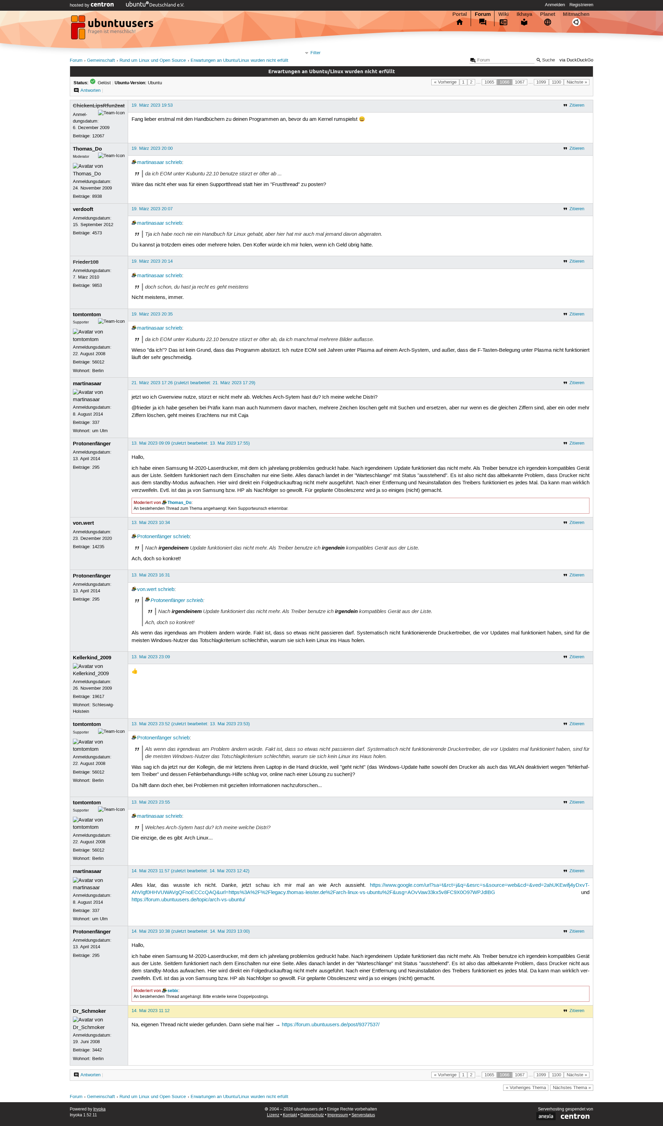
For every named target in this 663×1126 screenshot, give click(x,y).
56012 (98, 362)
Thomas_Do (87, 148)
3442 (97, 1050)
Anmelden (555, 5)
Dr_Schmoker (89, 1011)
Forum (483, 14)
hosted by (80, 5)
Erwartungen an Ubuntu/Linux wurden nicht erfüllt (239, 60)
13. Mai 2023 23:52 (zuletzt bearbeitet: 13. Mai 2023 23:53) (191, 724)
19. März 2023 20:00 (152, 148)
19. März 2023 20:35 (152, 314)
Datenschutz (312, 1115)
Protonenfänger (92, 443)
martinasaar (150, 162)
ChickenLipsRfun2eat (99, 105)
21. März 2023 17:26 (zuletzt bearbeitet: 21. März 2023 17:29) (193, 383)
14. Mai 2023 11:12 (151, 1010)
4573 (97, 233)
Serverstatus (363, 1115)
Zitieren (576, 105)
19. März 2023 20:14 (152, 261)
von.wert (83, 523)
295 (95, 467)
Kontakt (290, 1115)
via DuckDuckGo (576, 60)
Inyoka (99, 1109)
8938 (97, 196)
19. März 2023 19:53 (152, 105)
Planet (547, 14)
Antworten (90, 90)
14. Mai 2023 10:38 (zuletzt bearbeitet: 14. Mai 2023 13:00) (191, 931)
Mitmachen (576, 14)
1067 (520, 82)
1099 (541, 82)
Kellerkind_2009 (92, 657)
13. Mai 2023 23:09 (151, 657)
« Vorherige (445, 82)
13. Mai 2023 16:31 (151, 575)
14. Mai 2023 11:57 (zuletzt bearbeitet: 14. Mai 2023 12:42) (190, 871)
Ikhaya (524, 14)
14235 (98, 547)
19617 (98, 696)
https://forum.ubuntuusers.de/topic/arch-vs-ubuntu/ (188, 900)
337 (95, 422)
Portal (459, 14)
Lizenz (273, 1115)
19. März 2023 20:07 (152, 209)
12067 (98, 136)
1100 (556, 82)
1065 (489, 82)
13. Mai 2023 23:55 (151, 802)
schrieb (173, 162)
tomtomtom (87, 314)
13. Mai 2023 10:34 (151, 522)
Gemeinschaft (101, 60)
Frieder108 (85, 262)
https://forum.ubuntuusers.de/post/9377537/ (330, 1025)
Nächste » (577, 82)
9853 (97, 285)
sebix (172, 990)
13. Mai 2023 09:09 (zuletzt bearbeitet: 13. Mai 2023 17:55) (191, 443)
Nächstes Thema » (572, 1087)
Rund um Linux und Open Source (152, 60)
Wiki (503, 14)
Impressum (337, 1115)
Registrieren (581, 5)
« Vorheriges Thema (526, 1087)
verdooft (83, 209)
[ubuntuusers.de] (113, 29)
